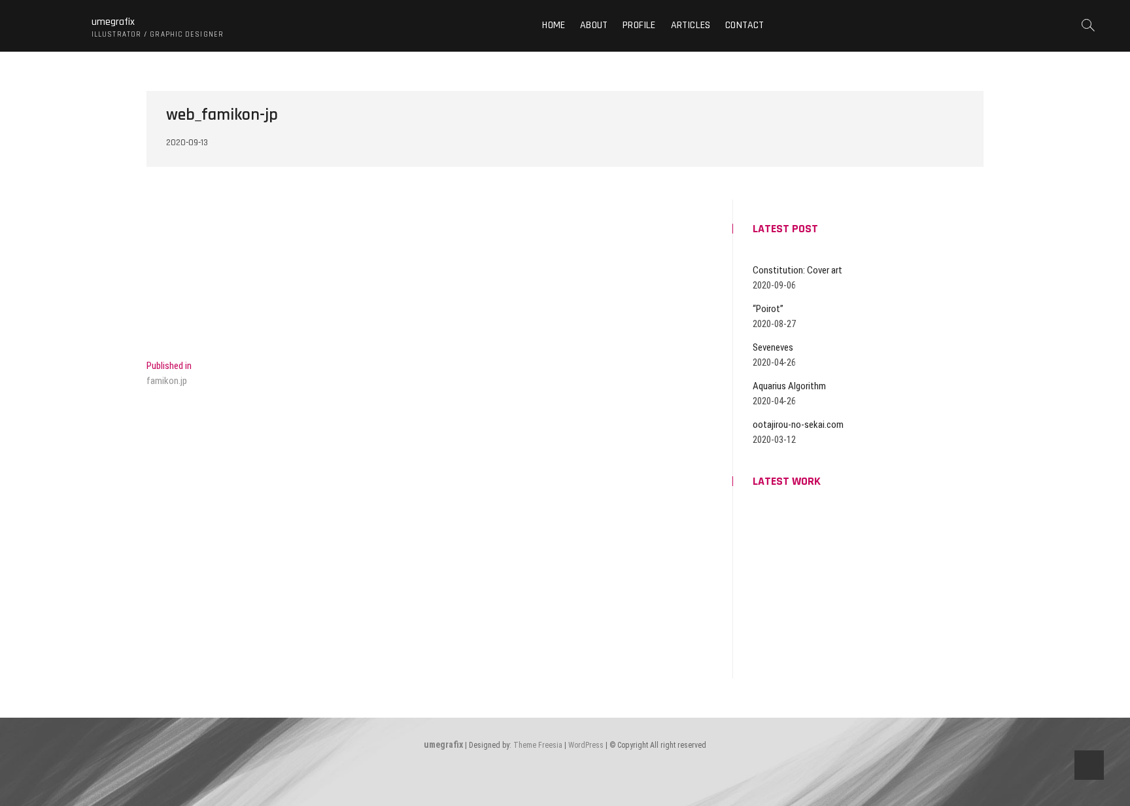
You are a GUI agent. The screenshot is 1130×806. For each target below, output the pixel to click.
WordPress (586, 745)
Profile (639, 25)
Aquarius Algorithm (789, 386)
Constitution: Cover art (797, 270)
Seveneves (773, 347)
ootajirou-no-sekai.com (798, 424)
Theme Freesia (537, 745)
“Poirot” (768, 309)
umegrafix (113, 22)
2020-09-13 (187, 143)
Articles (691, 25)
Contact (744, 25)
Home (553, 25)
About (594, 25)
